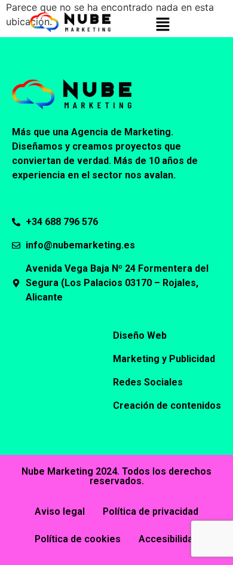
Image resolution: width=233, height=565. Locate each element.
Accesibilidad (168, 539)
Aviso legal (60, 511)
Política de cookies (78, 539)
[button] (162, 25)
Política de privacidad (150, 511)
